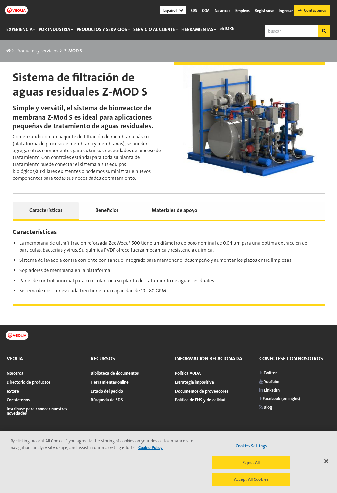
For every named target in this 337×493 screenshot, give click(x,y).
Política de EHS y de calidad (200, 400)
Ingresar (286, 11)
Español (170, 10)
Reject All (251, 462)
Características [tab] (46, 210)
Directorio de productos (28, 382)
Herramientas (197, 29)
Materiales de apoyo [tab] (174, 210)
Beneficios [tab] (107, 210)
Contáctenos (315, 10)
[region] (168, 462)
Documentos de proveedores (201, 391)
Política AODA (188, 373)
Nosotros (222, 11)
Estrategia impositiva (194, 382)
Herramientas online (110, 382)
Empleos (242, 11)
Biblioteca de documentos (115, 373)
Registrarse (264, 11)
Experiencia (19, 29)
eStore (227, 28)
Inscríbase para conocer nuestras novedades (37, 411)
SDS (194, 11)
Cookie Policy (150, 447)
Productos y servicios (102, 29)
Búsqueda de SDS (107, 400)
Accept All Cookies (251, 479)
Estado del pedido (107, 391)
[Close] (326, 461)
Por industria (54, 29)
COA (206, 11)
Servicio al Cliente (154, 29)
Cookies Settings (251, 446)
